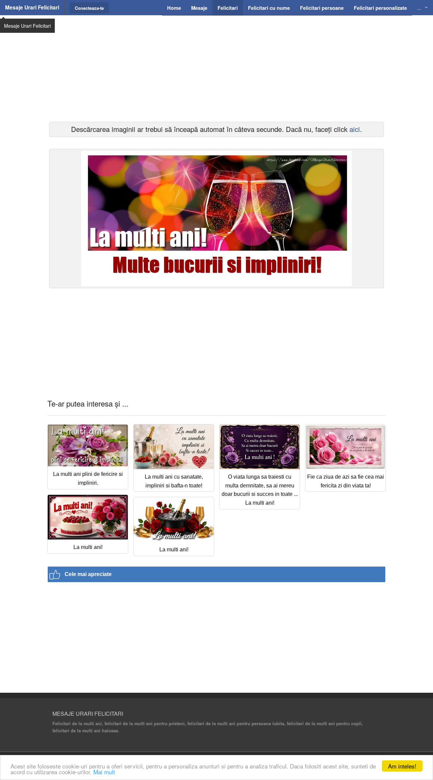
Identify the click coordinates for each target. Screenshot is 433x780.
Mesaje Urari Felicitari (32, 7)
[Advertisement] (216, 67)
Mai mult (104, 771)
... (419, 7)
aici (354, 129)
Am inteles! (402, 766)
